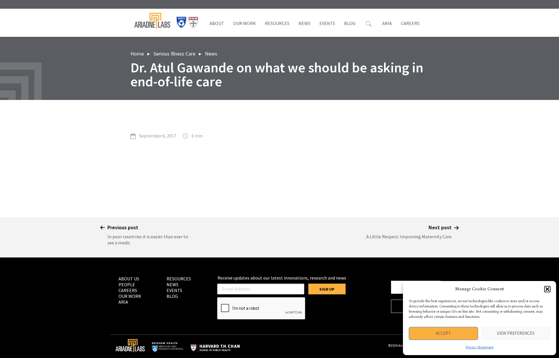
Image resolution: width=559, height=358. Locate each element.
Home (137, 53)
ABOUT (217, 23)
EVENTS (327, 23)
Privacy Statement (479, 347)
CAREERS (410, 23)
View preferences (516, 333)
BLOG (349, 23)
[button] (547, 289)
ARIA (387, 23)
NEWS (304, 23)
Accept (443, 333)
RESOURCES (277, 23)
